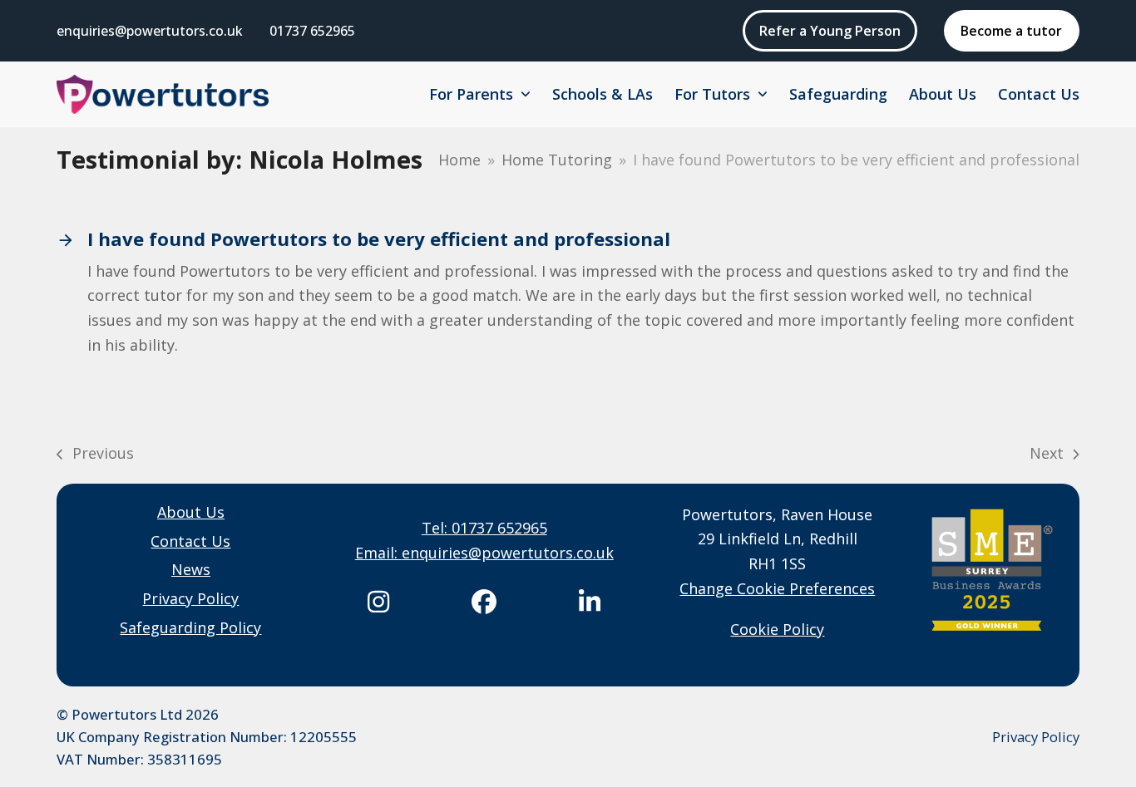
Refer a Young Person (830, 31)
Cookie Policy (777, 629)
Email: (378, 553)
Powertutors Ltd (127, 714)
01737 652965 (312, 31)
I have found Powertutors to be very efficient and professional (378, 238)
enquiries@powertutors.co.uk (150, 31)
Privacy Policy (1035, 736)
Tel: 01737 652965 (484, 528)
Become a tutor (1011, 31)
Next (1047, 454)
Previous (95, 454)
